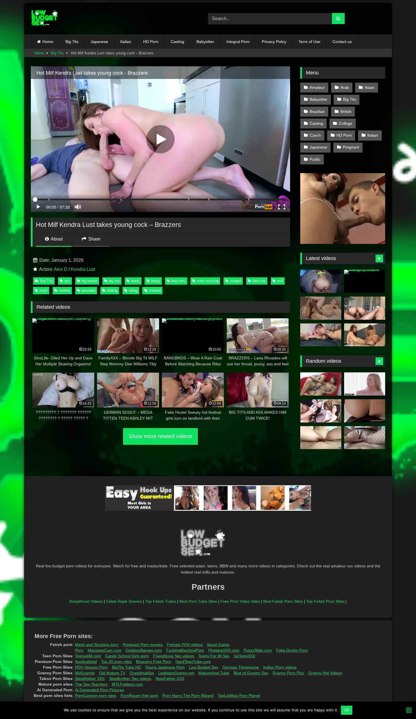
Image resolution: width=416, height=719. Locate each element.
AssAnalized (86, 661)
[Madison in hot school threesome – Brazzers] (364, 335)
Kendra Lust (83, 269)
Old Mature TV (112, 673)
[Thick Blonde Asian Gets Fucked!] (364, 308)
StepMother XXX (90, 678)
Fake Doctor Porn (292, 650)
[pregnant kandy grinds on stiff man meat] (320, 384)
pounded (88, 290)
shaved (155, 290)
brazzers (178, 281)
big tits (114, 281)
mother (64, 290)
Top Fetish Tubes (160, 601)
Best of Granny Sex (250, 673)
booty (155, 281)
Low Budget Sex (203, 667)
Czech (315, 135)
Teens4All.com (88, 656)
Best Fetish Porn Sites (283, 601)
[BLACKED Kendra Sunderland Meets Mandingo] (364, 384)
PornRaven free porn (139, 695)
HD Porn (150, 41)
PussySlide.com (258, 650)
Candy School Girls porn (127, 656)
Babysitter (205, 41)
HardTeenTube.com (193, 661)
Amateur (317, 87)
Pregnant (351, 147)
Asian (369, 87)
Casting (177, 41)
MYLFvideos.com (127, 684)
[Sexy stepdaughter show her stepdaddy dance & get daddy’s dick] (320, 437)
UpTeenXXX (244, 656)
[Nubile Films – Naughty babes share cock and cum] (364, 281)
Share (93, 239)
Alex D (60, 269)
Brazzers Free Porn (153, 661)
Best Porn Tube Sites (198, 601)
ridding (112, 290)
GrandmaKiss (142, 673)
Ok (346, 710)
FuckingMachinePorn (185, 650)
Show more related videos (160, 436)
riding (133, 290)
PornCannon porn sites (95, 695)
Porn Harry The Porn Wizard (187, 695)
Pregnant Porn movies (143, 644)
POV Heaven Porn (91, 667)
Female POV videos (185, 644)
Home (47, 41)
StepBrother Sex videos (130, 678)
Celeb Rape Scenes (124, 601)
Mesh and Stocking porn (97, 644)
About (56, 239)
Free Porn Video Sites (240, 601)
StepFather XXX (169, 678)
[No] (409, 710)
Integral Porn (238, 41)
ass (67, 281)
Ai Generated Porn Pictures (99, 690)
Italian (125, 41)
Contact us (342, 41)
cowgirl (235, 281)
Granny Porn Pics (288, 673)
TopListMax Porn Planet (239, 695)
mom (43, 290)
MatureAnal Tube (213, 673)
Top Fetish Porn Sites (325, 601)
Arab (344, 87)
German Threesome (240, 667)
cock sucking (207, 281)
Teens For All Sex (214, 656)
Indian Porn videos (280, 667)
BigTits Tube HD (126, 667)
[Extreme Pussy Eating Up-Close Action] (320, 335)
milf (280, 281)
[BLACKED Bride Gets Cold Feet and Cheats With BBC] (320, 308)
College (345, 123)
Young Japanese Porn (165, 667)
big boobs (89, 281)
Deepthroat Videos (86, 601)
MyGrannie (85, 673)
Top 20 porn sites (116, 661)
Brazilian (317, 111)
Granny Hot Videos (325, 673)
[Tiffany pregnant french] (320, 410)
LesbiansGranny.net (176, 673)
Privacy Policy (274, 41)
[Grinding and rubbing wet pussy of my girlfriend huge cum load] (364, 437)
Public (315, 159)
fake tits (259, 281)
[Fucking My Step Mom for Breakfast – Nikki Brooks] (364, 410)
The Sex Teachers (91, 684)
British (345, 111)
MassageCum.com (104, 650)
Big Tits (71, 41)
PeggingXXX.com (223, 650)
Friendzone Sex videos (173, 656)
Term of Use (309, 41)
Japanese (99, 41)
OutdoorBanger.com (144, 650)
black (135, 281)
